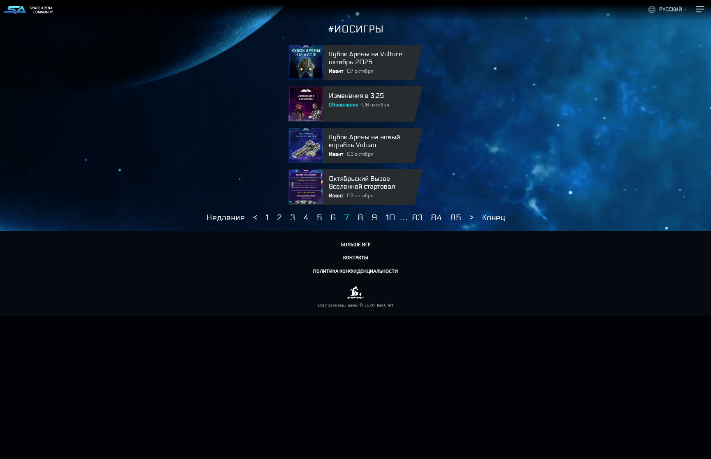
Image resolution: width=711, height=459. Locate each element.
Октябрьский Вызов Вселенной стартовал (362, 182)
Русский (670, 9)
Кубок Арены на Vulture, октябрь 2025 (366, 58)
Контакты (355, 257)
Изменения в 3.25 (356, 95)
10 (390, 218)
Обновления (343, 105)
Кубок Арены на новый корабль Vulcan (364, 141)
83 (417, 218)
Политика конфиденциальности (355, 271)
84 (436, 218)
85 (455, 218)
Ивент (336, 71)
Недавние (225, 218)
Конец (493, 218)
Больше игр (355, 244)
